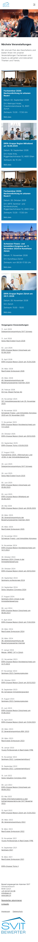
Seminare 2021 (7, 850)
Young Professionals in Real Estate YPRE (17, 750)
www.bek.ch (6, 895)
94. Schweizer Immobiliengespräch (15, 692)
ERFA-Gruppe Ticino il (10, 866)
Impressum (5, 911)
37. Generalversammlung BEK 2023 (15, 731)
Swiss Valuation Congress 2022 (13, 778)
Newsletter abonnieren (11, 900)
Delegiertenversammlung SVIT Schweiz (16, 331)
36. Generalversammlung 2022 (13, 822)
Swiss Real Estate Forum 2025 (13, 476)
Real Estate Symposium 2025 (12, 529)
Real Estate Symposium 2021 (12, 859)
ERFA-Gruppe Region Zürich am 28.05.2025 (18, 508)
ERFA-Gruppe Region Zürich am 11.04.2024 (18, 622)
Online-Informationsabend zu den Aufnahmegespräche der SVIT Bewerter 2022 (17, 801)
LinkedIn (5, 904)
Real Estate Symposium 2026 (12, 371)
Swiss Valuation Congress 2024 (13, 590)
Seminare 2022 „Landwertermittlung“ (15, 759)
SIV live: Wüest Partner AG (11, 392)
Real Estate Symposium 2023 (12, 741)
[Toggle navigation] (34, 4)
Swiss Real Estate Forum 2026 (13, 341)
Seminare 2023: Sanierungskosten (14, 673)
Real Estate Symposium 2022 (12, 831)
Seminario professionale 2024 (13, 580)
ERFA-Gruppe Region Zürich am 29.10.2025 (18, 436)
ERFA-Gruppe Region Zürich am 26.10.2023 (18, 683)
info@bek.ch (6, 893)
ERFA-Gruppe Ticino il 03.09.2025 (14, 445)
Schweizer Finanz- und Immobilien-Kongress (19, 538)
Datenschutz (18, 911)
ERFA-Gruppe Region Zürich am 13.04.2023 (18, 722)
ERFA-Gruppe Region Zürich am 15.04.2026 (18, 362)
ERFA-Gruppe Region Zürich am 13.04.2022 (18, 813)
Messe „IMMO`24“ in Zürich (12, 652)
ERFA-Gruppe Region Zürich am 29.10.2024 (18, 571)
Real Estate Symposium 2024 (12, 631)
